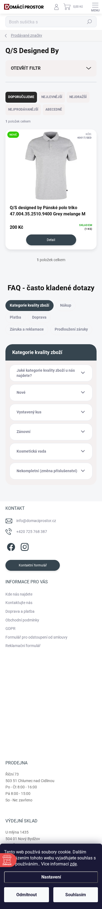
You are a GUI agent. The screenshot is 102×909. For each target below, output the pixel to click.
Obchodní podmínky (22, 620)
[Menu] (95, 7)
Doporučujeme (21, 97)
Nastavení (51, 877)
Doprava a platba (20, 611)
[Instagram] (24, 546)
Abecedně (53, 109)
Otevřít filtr (26, 68)
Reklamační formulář (23, 645)
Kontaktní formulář (33, 565)
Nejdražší (78, 97)
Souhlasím (75, 894)
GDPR (10, 628)
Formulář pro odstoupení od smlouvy (36, 637)
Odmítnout (26, 894)
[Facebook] (10, 546)
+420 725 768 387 (31, 531)
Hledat (89, 22)
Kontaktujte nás (18, 602)
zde (73, 864)
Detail (51, 240)
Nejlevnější (51, 97)
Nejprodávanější (23, 109)
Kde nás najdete (18, 594)
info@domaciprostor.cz (36, 520)
